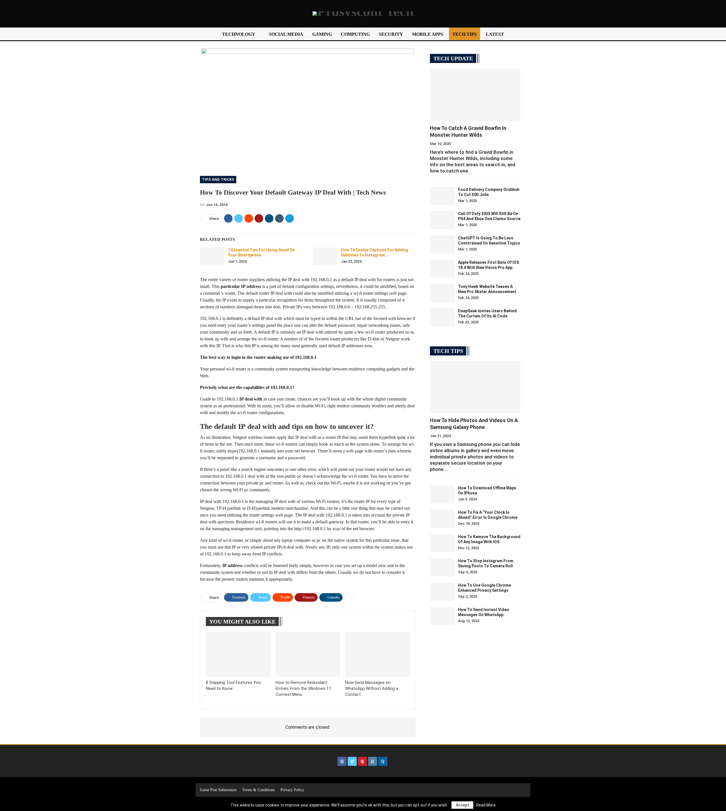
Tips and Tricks (218, 179)
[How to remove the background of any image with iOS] (442, 543)
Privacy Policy (292, 790)
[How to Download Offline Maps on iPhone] (442, 494)
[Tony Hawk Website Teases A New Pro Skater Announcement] (442, 293)
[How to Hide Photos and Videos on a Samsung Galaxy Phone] (475, 387)
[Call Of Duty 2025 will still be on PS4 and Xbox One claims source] (442, 220)
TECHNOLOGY (238, 34)
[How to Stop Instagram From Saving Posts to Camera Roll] (442, 567)
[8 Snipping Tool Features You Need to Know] (238, 654)
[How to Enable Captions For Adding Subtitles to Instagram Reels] (325, 256)
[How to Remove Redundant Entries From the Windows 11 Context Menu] (308, 654)
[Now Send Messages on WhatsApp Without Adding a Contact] (377, 654)
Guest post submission (218, 790)
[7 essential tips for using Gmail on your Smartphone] (212, 256)
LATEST (495, 34)
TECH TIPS (464, 34)
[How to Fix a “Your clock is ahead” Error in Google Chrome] (442, 519)
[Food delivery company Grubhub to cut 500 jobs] (442, 196)
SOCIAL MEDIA (286, 34)
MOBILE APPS (427, 34)
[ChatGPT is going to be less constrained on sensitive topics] (442, 244)
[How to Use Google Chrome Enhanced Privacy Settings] (442, 592)
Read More (486, 805)
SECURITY (391, 34)
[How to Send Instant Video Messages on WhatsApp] (442, 616)
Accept (462, 805)
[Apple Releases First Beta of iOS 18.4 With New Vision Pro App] (442, 269)
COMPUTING (355, 34)
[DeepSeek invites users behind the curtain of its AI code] (442, 317)
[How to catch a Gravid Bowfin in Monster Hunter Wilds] (475, 95)
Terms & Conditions (258, 790)
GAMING (322, 34)
